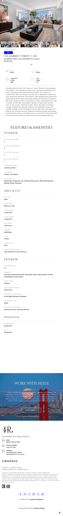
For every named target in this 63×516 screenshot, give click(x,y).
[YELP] (38, 494)
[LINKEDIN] (24, 494)
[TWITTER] (29, 494)
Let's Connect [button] (31, 410)
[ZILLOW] (42, 494)
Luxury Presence (36, 499)
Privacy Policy (39, 508)
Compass (10, 474)
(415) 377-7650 (11, 447)
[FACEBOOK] (20, 494)
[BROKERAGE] (33, 494)
